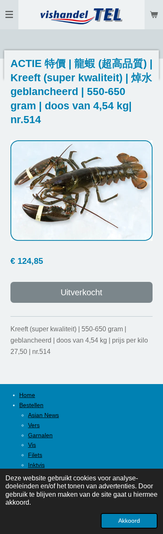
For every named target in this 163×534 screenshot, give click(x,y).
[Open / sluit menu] (9, 14)
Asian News (43, 415)
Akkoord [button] (129, 520)
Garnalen (40, 435)
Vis (32, 444)
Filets (35, 454)
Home (27, 395)
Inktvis (36, 465)
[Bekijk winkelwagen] (154, 14)
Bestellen (31, 405)
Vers (34, 425)
